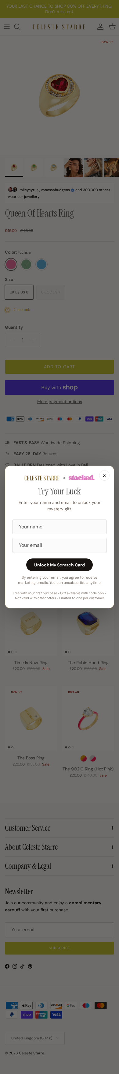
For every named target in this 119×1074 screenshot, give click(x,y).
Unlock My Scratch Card (59, 565)
